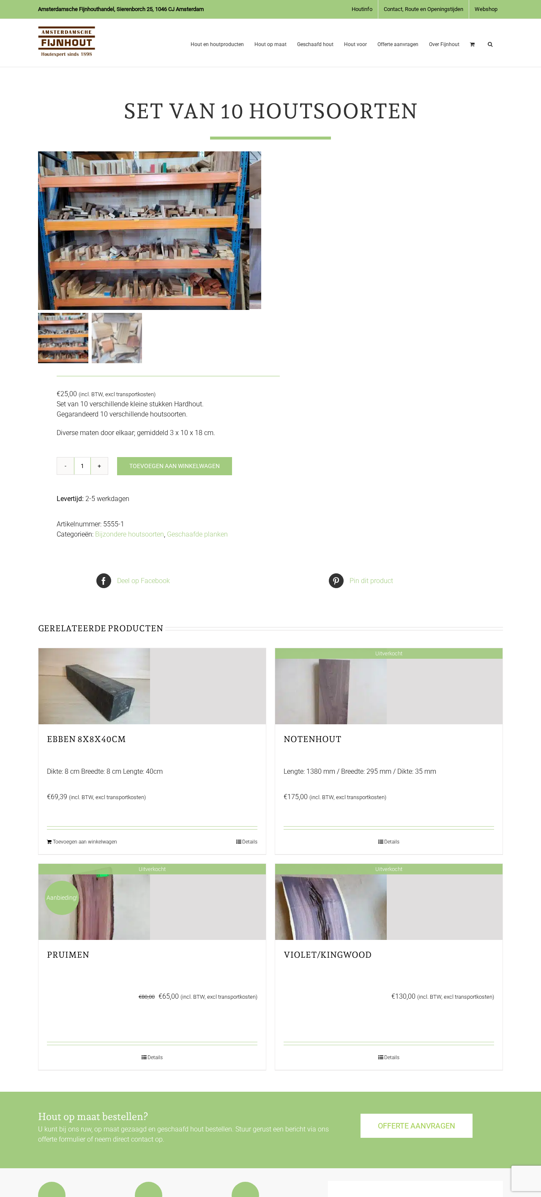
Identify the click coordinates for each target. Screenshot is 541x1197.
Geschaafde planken (197, 534)
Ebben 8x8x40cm (86, 739)
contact (142, 1139)
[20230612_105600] (143, 230)
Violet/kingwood (328, 955)
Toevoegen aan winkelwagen (174, 466)
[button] (490, 43)
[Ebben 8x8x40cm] (152, 686)
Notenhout (313, 739)
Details (249, 842)
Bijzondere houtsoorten (129, 534)
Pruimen (68, 955)
